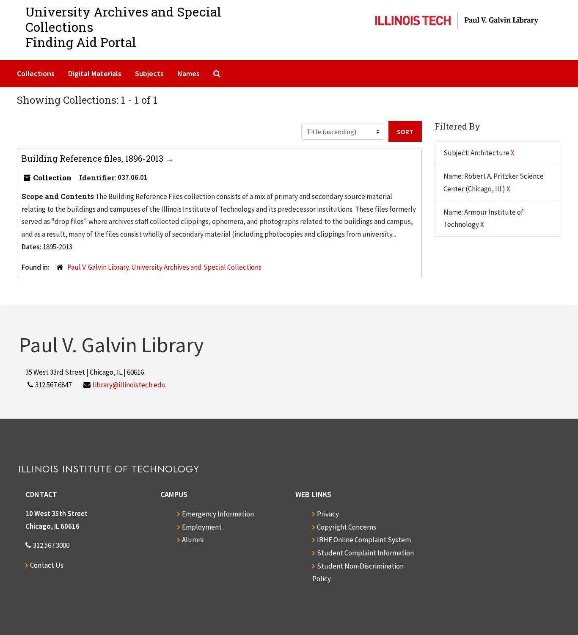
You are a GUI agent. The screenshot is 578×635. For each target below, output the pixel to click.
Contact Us (46, 565)
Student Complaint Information (365, 553)
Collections (36, 73)
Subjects (149, 73)
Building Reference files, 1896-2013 (93, 158)
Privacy (328, 514)
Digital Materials (94, 73)
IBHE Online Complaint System (364, 539)
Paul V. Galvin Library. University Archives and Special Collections (164, 267)
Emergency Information (218, 514)
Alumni (193, 539)
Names (188, 73)
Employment (202, 527)
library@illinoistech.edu (129, 384)
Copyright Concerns (346, 527)
